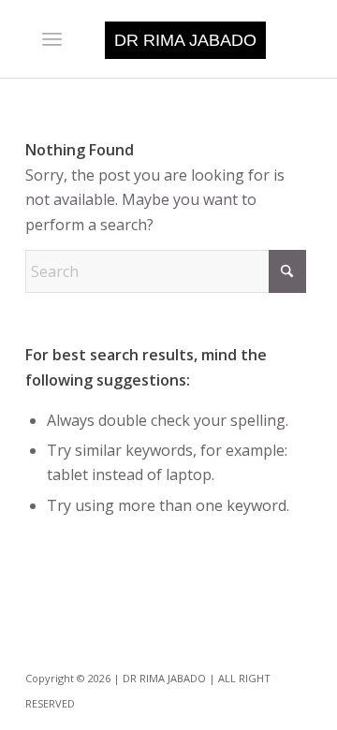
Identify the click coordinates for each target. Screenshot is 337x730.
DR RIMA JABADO (185, 40)
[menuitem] (52, 38)
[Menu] (52, 38)
